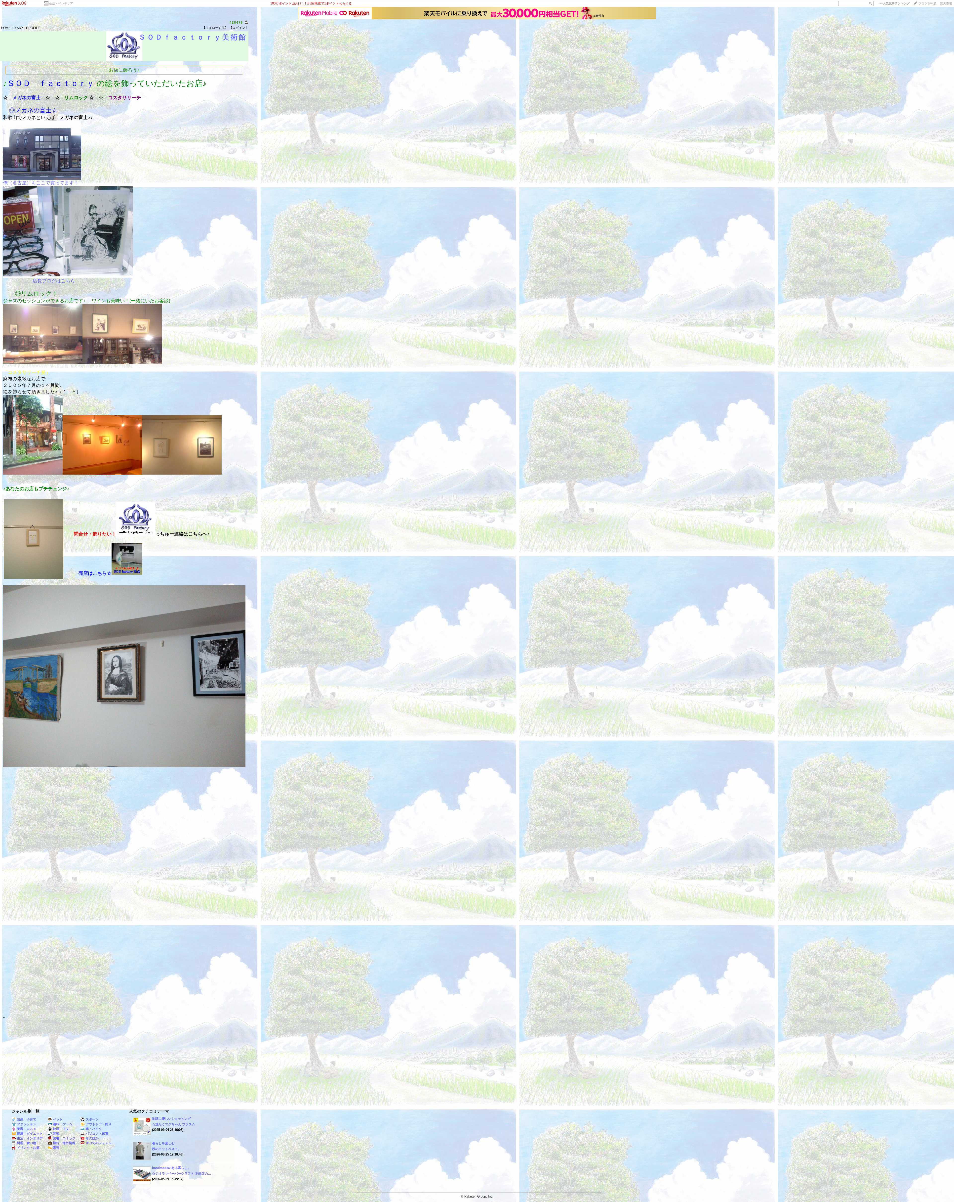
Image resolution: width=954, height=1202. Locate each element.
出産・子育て (26, 1119)
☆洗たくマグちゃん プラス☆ (173, 1124)
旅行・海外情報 (64, 1143)
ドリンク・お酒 (28, 1148)
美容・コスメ (26, 1129)
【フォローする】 (215, 28)
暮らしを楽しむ (163, 1143)
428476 (236, 22)
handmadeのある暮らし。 (171, 1168)
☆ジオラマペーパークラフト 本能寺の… (181, 1173)
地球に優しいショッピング (171, 1118)
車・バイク (94, 1129)
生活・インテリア (61, 3)
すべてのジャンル (99, 1143)
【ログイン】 (238, 28)
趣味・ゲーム (62, 1124)
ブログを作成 (927, 3)
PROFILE (33, 28)
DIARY (18, 28)
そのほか (92, 1138)
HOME (6, 28)
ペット (58, 1119)
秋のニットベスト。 (166, 1149)
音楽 (56, 1133)
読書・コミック (64, 1138)
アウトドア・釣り (99, 1124)
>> (894, 3)
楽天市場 (946, 3)
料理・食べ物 (26, 1143)
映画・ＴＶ (61, 1129)
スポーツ (92, 1119)
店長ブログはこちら (54, 280)
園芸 (56, 1148)
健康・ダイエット (30, 1133)
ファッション (26, 1124)
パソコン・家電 (97, 1133)
